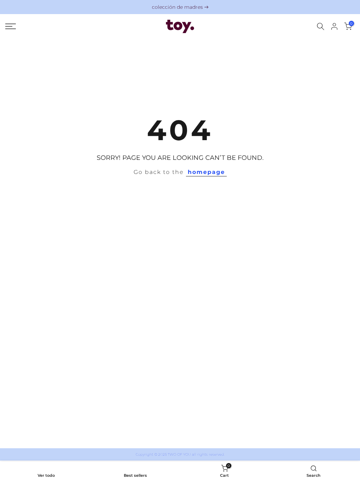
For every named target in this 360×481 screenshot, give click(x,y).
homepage (206, 172)
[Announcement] (180, 7)
